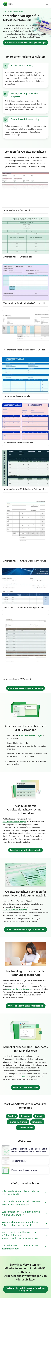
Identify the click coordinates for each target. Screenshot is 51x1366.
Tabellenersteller (16, 11)
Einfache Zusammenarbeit (25, 1087)
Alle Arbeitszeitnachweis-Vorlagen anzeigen (25, 42)
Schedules (25, 1116)
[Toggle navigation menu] (47, 4)
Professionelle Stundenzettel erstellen (26, 1005)
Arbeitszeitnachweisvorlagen (30, 735)
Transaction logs (25, 1127)
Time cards (37, 1122)
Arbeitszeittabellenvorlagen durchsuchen (25, 929)
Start (5, 11)
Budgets (39, 1116)
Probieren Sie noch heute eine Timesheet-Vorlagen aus (25, 1289)
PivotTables (22, 1076)
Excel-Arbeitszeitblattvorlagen (15, 909)
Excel (10, 4)
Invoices (12, 1116)
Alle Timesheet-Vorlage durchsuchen (25, 688)
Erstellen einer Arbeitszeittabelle (25, 850)
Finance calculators (18, 1122)
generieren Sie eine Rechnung (18, 989)
